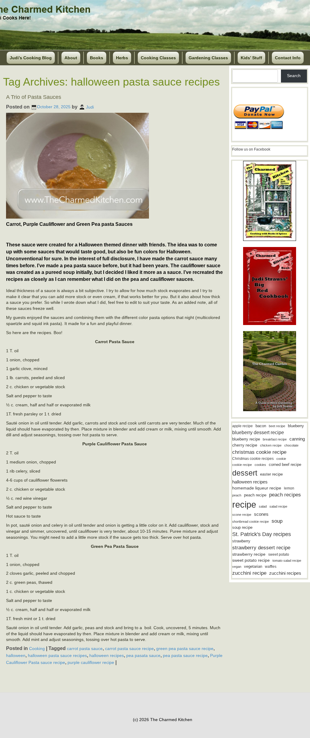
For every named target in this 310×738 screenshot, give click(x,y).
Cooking (37, 648)
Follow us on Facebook (251, 149)
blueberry (296, 426)
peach (236, 495)
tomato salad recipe (286, 560)
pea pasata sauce (143, 655)
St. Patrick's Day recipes (261, 534)
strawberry (241, 541)
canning (297, 439)
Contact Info (288, 57)
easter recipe (271, 474)
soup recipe (242, 527)
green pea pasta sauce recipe (184, 648)
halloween (15, 655)
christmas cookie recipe (259, 452)
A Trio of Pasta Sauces (33, 97)
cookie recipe (242, 465)
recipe (244, 504)
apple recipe (242, 426)
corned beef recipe (285, 465)
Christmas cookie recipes (253, 459)
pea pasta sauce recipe (185, 655)
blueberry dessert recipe (258, 432)
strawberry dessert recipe (261, 548)
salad (263, 506)
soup (277, 521)
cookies (260, 465)
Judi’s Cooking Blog (31, 57)
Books (96, 57)
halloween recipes (106, 655)
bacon (261, 426)
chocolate (291, 445)
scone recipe (241, 514)
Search (294, 75)
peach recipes (285, 495)
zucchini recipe (249, 573)
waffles (270, 566)
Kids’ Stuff (251, 57)
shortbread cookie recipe (250, 521)
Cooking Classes (158, 57)
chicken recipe (271, 445)
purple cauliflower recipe (91, 662)
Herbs (122, 57)
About (70, 57)
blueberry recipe (246, 439)
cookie (281, 458)
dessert (244, 473)
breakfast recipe (275, 439)
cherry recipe (244, 445)
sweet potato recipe (251, 560)
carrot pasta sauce (85, 648)
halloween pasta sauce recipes (57, 655)
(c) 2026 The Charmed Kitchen (162, 719)
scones (261, 514)
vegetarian (253, 566)
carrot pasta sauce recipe (129, 648)
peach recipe (255, 495)
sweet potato (278, 554)
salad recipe (278, 506)
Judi (90, 106)
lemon (289, 488)
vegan (236, 566)
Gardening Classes (208, 57)
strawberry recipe (248, 554)
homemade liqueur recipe (256, 488)
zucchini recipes (285, 573)
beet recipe (277, 426)
